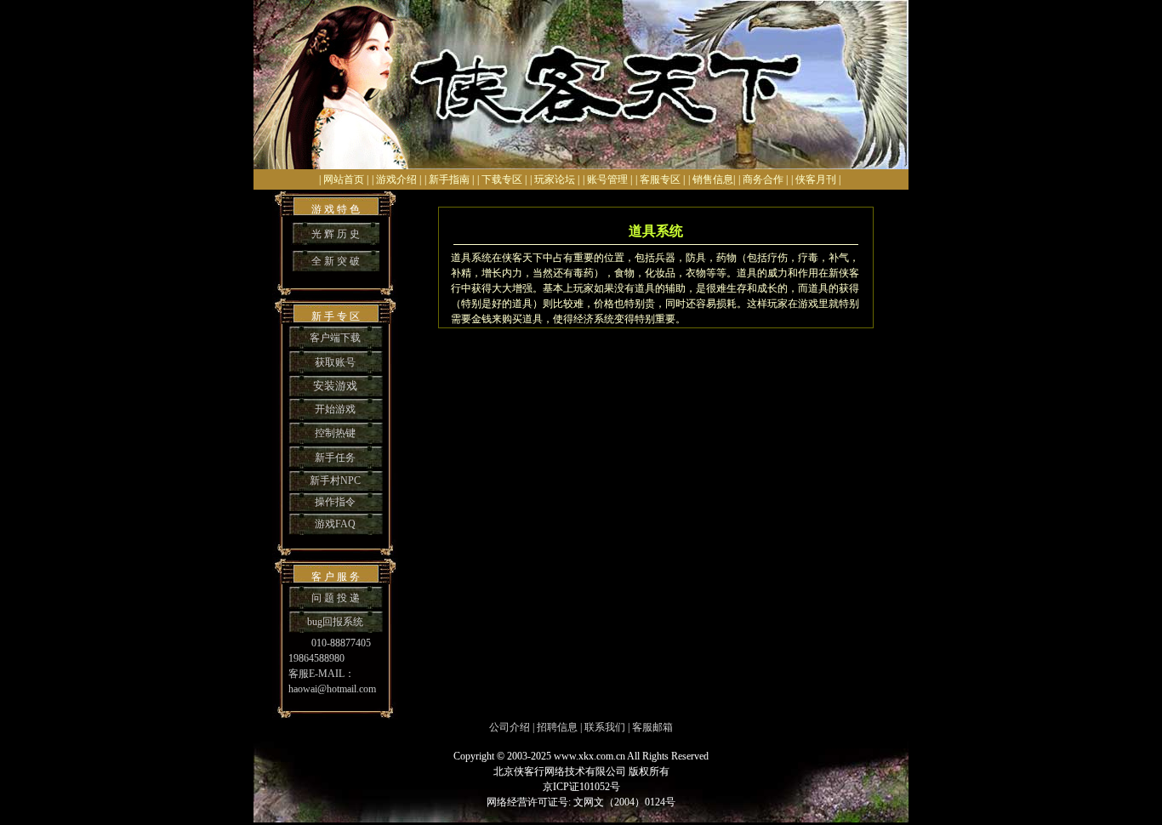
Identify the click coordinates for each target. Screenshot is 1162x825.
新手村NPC (335, 480)
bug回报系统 (335, 622)
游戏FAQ (335, 524)
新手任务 (335, 458)
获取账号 (335, 362)
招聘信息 (557, 727)
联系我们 (604, 727)
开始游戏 (335, 409)
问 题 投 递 (335, 598)
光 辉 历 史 (335, 234)
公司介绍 (509, 727)
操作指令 (335, 502)
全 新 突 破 (335, 261)
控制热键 (335, 433)
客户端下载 (335, 338)
